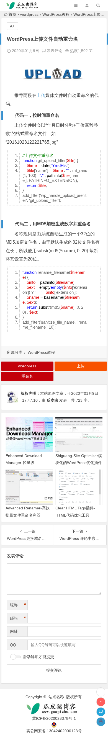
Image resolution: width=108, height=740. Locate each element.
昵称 (18, 605)
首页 (12, 14)
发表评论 (54, 50)
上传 (41, 95)
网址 (14, 631)
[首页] (100, 691)
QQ (13, 645)
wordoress (27, 366)
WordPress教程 (56, 14)
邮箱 (18, 618)
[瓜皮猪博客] (54, 708)
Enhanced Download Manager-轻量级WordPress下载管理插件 (27, 462)
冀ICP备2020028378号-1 (54, 718)
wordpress (29, 14)
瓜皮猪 (52, 400)
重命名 (27, 376)
